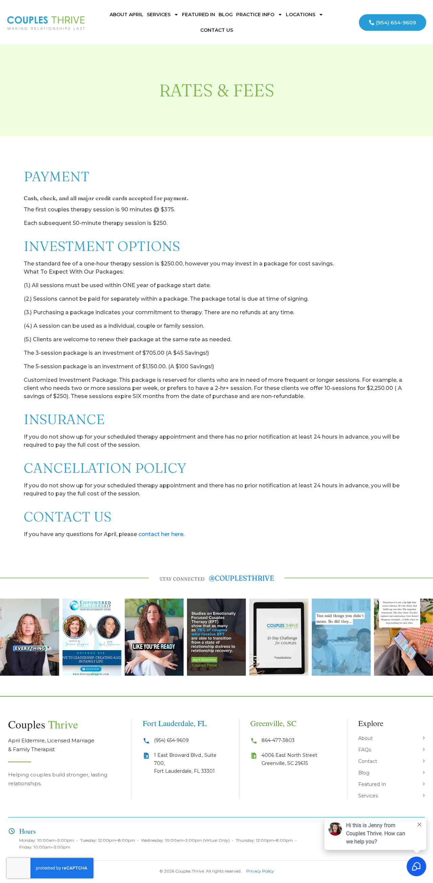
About (365, 738)
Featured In (198, 14)
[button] (7, 637)
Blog (226, 14)
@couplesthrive (241, 578)
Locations (300, 14)
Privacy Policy (260, 871)
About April (126, 14)
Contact (367, 761)
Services (158, 14)
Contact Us (216, 30)
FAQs (364, 750)
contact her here (160, 534)
